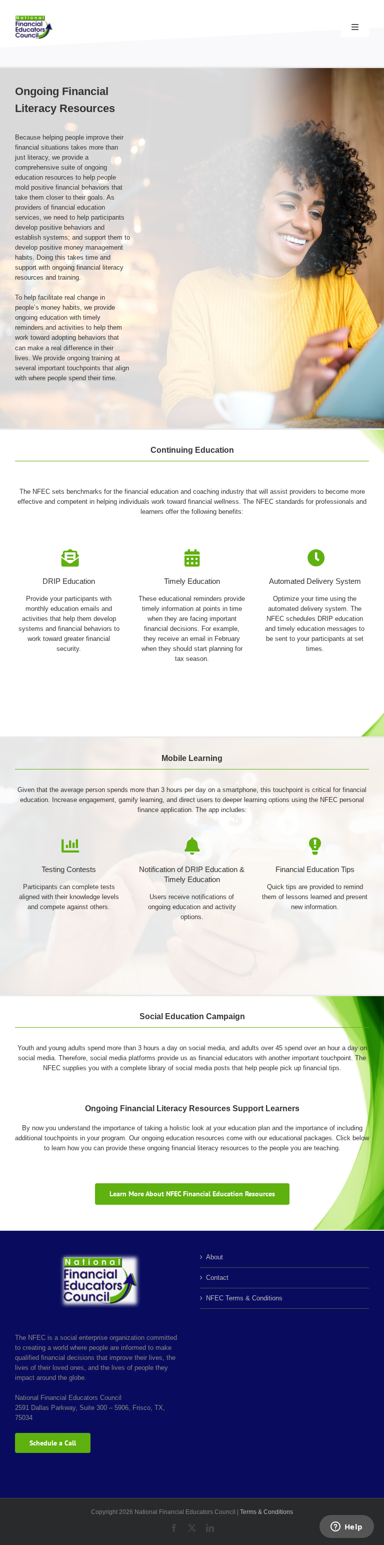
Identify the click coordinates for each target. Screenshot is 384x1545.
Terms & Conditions (266, 1511)
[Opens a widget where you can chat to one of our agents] (346, 1527)
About (214, 1257)
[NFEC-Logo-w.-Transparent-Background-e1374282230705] (33, 18)
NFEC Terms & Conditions (244, 1298)
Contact (217, 1277)
